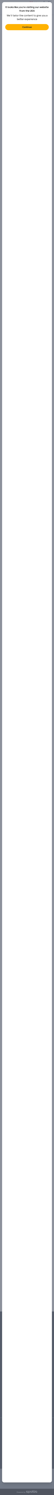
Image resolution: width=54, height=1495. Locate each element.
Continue (27, 27)
